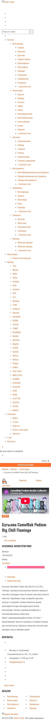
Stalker (15, 367)
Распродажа (34, 696)
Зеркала (21, 129)
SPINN (15, 406)
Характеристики (14, 581)
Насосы (21, 102)
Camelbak (16, 316)
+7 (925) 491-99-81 (10, 9)
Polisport (16, 309)
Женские (21, 51)
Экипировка (17, 188)
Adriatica (16, 340)
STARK (15, 348)
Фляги (20, 110)
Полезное (11, 414)
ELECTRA (16, 398)
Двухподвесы (23, 63)
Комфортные (23, 79)
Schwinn (15, 281)
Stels (14, 285)
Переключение (24, 141)
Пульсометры (24, 121)
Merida (15, 270)
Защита (21, 196)
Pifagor (15, 363)
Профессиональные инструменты (32, 176)
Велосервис (12, 254)
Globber (15, 336)
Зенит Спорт (19, 718)
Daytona (15, 313)
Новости (16, 426)
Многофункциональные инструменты (33, 172)
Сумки (20, 125)
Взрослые (22, 223)
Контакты (11, 441)
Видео (15, 418)
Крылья (21, 94)
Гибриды (21, 71)
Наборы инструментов (27, 180)
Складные (22, 82)
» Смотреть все (24, 86)
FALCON (15, 402)
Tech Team (17, 371)
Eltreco (15, 355)
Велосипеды (17, 44)
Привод (21, 145)
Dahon (15, 277)
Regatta (15, 344)
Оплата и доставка (20, 430)
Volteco (15, 359)
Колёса (21, 153)
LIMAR (15, 328)
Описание (11, 577)
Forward (15, 289)
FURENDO (16, 383)
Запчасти (16, 137)
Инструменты (18, 168)
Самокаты (16, 215)
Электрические (24, 227)
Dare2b (15, 352)
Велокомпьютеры (25, 118)
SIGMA (15, 320)
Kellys (14, 274)
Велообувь (22, 199)
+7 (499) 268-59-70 (12, 5)
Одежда (15, 238)
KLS (14, 297)
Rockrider (16, 387)
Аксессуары (17, 90)
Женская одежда (25, 246)
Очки (20, 203)
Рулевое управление (26, 160)
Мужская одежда (25, 242)
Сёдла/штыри (23, 157)
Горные (21, 47)
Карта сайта (9, 685)
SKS (14, 293)
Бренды (10, 262)
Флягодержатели (25, 114)
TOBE (14, 305)
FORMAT (16, 379)
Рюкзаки (21, 207)
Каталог (10, 40)
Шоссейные (23, 67)
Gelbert (15, 410)
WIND (14, 394)
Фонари (21, 98)
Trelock (15, 324)
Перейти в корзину (25, 465)
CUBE (14, 391)
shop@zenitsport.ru (17, 662)
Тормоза (21, 149)
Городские (22, 75)
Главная (5, 469)
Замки (20, 106)
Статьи (15, 422)
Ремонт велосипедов (21, 258)
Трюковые (22, 231)
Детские (21, 55)
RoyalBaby (16, 332)
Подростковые (24, 59)
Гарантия (16, 433)
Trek (14, 266)
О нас (9, 437)
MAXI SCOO (17, 375)
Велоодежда (23, 192)
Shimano (15, 301)
